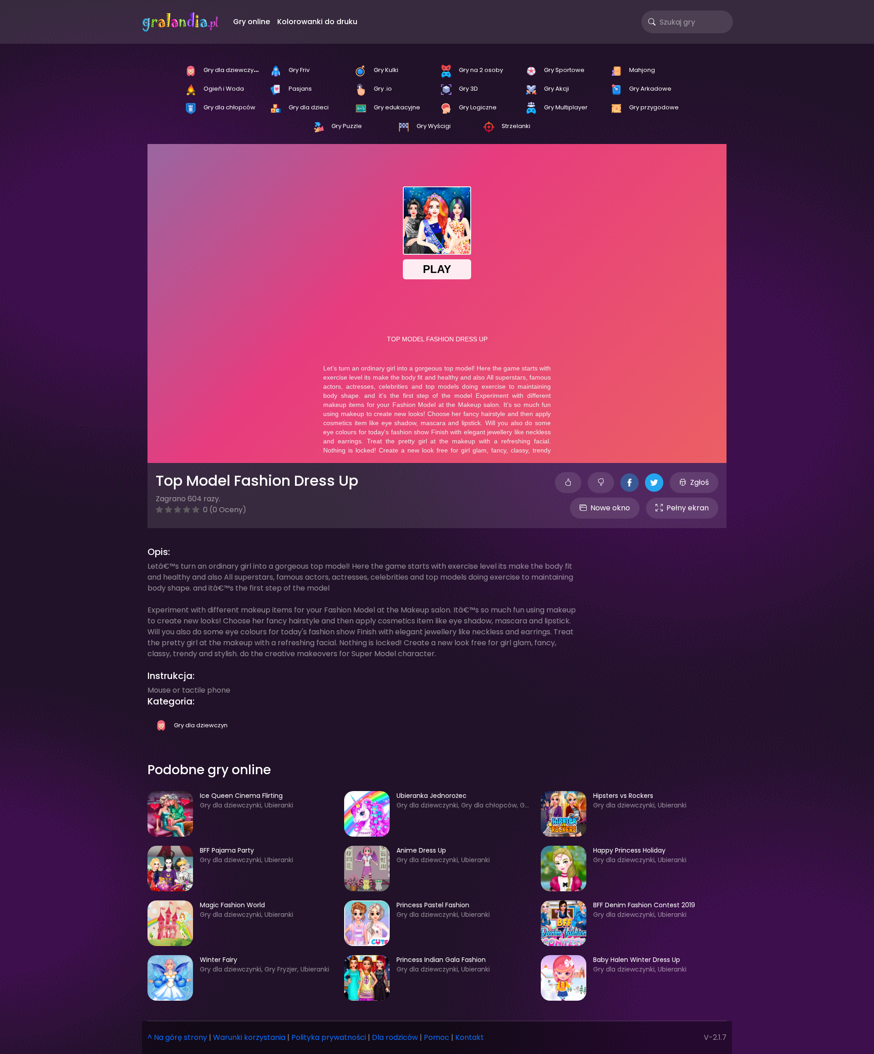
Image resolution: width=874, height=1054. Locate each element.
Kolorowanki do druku (317, 21)
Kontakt (469, 1037)
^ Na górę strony (177, 1037)
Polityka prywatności (328, 1037)
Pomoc (436, 1037)
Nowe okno (610, 508)
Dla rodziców (395, 1037)
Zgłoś (699, 482)
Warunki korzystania (249, 1037)
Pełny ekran (687, 508)
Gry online (251, 21)
